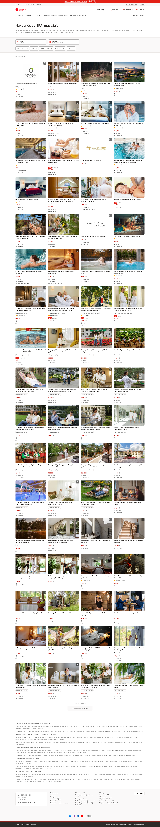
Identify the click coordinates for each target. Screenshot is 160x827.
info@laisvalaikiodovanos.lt (28, 802)
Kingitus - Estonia (104, 799)
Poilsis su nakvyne (25, 20)
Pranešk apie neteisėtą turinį (84, 803)
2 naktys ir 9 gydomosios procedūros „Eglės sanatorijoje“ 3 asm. (62, 428)
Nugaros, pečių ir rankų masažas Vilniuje (127, 199)
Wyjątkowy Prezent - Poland (108, 803)
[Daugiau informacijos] (58, 168)
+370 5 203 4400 (25, 795)
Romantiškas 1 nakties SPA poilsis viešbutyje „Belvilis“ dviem (128, 577)
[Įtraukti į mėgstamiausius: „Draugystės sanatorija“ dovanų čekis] (110, 215)
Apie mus (53, 795)
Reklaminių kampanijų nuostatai (84, 801)
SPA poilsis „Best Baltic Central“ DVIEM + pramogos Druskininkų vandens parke (61, 200)
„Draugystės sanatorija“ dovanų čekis (93, 236)
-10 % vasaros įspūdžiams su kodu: (76, 1)
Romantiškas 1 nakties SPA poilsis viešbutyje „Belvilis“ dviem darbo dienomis (95, 577)
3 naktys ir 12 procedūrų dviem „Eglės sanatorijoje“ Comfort (60, 503)
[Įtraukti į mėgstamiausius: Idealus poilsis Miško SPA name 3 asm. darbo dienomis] (110, 519)
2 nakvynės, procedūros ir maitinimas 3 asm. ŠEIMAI (128, 686)
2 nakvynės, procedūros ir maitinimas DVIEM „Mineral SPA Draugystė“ (30, 309)
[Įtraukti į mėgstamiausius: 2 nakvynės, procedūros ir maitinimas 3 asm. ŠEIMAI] (143, 664)
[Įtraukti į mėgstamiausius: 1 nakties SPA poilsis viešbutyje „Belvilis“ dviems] (44, 592)
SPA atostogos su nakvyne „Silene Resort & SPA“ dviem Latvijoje (30, 541)
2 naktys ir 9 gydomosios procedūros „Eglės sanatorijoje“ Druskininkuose (95, 428)
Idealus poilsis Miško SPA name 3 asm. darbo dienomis (95, 541)
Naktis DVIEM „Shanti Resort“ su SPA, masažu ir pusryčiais (96, 614)
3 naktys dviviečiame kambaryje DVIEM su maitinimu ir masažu (94, 200)
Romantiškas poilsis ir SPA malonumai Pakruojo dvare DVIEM (63, 161)
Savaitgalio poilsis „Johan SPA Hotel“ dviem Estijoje (128, 503)
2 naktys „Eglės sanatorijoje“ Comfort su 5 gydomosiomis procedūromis (29, 390)
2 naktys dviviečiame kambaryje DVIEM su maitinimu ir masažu (127, 614)
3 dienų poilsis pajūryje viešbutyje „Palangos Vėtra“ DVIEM (30, 124)
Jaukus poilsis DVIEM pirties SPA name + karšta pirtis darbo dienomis (61, 541)
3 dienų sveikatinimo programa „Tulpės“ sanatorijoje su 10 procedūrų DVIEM (61, 309)
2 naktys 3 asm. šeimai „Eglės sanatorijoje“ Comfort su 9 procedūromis (29, 466)
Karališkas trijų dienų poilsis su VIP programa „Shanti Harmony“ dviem (63, 649)
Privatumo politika (80, 793)
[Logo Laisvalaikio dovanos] (21, 10)
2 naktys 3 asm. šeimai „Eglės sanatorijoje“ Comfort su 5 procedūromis (95, 390)
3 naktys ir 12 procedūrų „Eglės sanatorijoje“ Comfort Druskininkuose (30, 503)
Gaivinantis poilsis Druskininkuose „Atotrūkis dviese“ (95, 272)
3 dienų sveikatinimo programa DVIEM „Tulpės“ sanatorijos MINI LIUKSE (31, 351)
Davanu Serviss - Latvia (106, 801)
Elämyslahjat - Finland (106, 797)
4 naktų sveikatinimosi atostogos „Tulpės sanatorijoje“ (29, 272)
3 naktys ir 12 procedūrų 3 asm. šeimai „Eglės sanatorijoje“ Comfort (95, 503)
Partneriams (54, 793)
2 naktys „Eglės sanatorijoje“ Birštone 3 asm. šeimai (128, 351)
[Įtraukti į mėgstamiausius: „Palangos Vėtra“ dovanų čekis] (110, 139)
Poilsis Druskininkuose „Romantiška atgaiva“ (63, 83)
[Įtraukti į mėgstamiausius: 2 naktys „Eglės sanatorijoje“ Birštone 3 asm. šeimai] (143, 329)
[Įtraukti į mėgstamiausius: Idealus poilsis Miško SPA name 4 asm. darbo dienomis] (143, 519)
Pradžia (17, 20)
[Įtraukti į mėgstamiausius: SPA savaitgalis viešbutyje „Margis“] (44, 178)
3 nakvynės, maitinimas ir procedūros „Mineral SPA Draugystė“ (129, 649)
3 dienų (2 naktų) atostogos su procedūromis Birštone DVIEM (128, 124)
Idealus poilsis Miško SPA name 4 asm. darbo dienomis (128, 541)
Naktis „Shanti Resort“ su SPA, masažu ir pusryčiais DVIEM (29, 649)
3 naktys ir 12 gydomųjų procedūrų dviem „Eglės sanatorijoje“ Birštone (94, 466)
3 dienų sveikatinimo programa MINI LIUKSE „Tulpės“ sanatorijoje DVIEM (128, 309)
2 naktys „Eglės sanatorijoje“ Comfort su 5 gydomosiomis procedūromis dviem (62, 390)
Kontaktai (78, 805)
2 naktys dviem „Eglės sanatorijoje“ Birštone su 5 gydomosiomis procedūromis (95, 351)
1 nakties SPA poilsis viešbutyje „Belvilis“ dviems (29, 614)
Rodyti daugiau (69, 32)
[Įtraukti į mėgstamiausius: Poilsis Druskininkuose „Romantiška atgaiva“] (77, 63)
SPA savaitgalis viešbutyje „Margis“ (27, 199)
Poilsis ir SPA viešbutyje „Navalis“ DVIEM (127, 236)
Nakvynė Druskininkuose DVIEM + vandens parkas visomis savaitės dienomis (128, 161)
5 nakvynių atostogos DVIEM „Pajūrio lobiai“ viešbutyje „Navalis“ (95, 649)
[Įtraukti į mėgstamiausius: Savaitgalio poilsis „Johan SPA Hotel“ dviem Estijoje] (143, 481)
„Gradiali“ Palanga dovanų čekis (26, 83)
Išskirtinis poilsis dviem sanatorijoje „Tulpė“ (95, 123)
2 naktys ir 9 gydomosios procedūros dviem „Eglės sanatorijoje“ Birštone (30, 428)
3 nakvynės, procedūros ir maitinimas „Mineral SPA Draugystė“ (31, 686)
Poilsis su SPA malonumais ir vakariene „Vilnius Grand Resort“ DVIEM (31, 161)
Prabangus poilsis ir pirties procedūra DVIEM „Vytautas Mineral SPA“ (95, 84)
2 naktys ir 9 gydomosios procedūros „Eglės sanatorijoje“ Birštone (128, 390)
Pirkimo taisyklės (55, 801)
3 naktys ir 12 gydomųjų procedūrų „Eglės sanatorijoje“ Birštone (61, 466)
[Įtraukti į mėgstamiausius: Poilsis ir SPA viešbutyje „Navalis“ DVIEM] (143, 215)
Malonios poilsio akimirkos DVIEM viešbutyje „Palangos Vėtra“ (128, 272)
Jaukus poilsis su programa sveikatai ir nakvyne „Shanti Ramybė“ (28, 577)
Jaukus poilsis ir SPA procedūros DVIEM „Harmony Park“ (127, 84)
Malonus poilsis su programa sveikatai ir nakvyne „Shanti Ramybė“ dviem (61, 577)
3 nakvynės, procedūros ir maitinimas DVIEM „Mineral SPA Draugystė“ (95, 686)
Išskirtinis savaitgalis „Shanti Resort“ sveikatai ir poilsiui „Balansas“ (31, 237)
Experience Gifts (104, 795)
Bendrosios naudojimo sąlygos (59, 803)
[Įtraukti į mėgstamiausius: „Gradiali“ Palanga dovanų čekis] (44, 63)
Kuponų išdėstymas (81, 799)
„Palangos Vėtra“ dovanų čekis (91, 160)
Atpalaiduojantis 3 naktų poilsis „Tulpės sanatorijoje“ (61, 272)
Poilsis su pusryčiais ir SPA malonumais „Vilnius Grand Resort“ (61, 124)
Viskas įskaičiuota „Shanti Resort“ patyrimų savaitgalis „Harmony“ (62, 237)
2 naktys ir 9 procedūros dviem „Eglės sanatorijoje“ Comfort (126, 428)
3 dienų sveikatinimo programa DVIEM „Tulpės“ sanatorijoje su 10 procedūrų (96, 309)
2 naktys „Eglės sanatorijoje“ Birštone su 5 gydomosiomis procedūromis (62, 351)
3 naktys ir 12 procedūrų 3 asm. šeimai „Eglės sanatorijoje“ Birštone (128, 466)
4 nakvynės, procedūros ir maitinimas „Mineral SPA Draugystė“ (63, 686)
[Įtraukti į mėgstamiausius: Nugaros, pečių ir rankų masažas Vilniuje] (143, 178)
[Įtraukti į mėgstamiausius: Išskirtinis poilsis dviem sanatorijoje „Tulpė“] (110, 102)
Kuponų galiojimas (56, 799)
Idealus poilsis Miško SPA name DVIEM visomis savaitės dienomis (63, 614)
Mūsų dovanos (55, 797)
